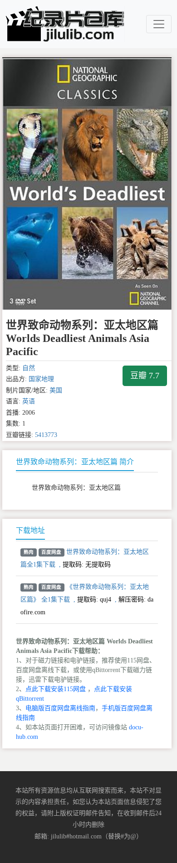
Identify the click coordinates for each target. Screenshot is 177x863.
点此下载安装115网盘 (55, 689)
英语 (28, 401)
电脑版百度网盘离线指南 (60, 708)
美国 (55, 390)
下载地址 (30, 530)
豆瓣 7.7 (144, 375)
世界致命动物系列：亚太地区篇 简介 (75, 462)
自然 (28, 368)
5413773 (46, 435)
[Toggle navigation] (159, 24)
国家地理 (41, 379)
